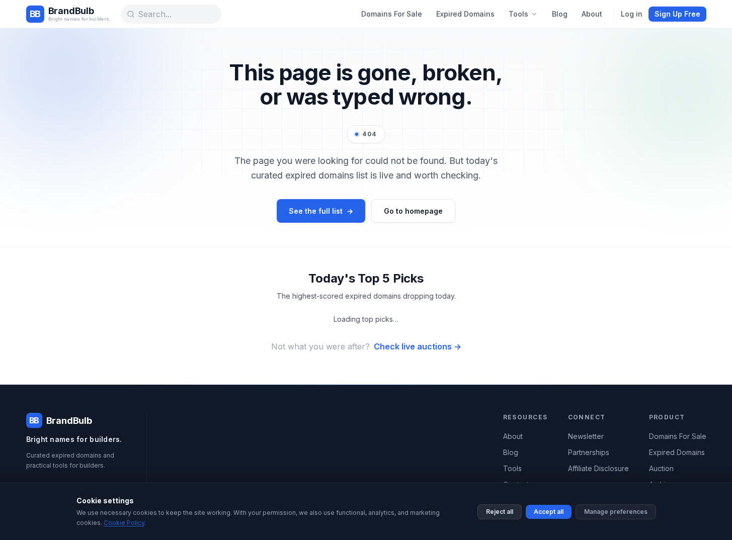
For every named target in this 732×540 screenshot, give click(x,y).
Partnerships (588, 452)
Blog (559, 14)
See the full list (321, 211)
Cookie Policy (124, 522)
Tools (518, 14)
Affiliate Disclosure (598, 468)
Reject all (499, 511)
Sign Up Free (677, 14)
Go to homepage (413, 211)
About (592, 14)
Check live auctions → (417, 346)
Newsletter (586, 436)
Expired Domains (465, 14)
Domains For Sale (391, 14)
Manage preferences (615, 511)
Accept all (548, 511)
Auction (661, 468)
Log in (631, 14)
